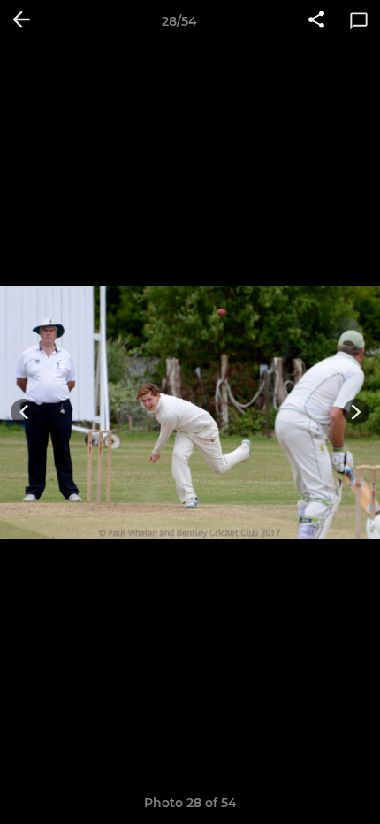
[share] (316, 21)
